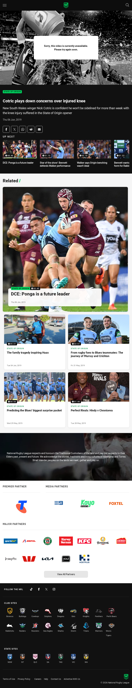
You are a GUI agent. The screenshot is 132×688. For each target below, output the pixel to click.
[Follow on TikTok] (31, 589)
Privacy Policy (24, 679)
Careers (37, 679)
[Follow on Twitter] (46, 589)
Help (46, 679)
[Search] (127, 5)
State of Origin (12, 92)
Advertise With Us (72, 679)
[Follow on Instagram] (54, 589)
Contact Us (56, 679)
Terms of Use (9, 679)
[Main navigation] (5, 5)
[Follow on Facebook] (38, 589)
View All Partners (66, 574)
